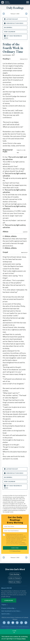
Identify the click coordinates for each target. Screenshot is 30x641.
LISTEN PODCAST (12, 19)
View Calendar (9, 31)
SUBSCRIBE (15, 548)
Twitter (4, 622)
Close (14, 630)
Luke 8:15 (25, 231)
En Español (8, 27)
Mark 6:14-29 (24, 252)
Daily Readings (14, 574)
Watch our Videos (14, 582)
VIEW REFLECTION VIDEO (14, 23)
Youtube (12, 622)
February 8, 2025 (26, 14)
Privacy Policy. (22, 543)
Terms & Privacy (16, 551)
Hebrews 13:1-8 (23, 59)
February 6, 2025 (4, 14)
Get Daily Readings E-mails (13, 37)
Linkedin (17, 622)
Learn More (8, 600)
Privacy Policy (21, 638)
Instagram (21, 622)
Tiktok (25, 622)
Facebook (8, 622)
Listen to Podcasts (14, 578)
